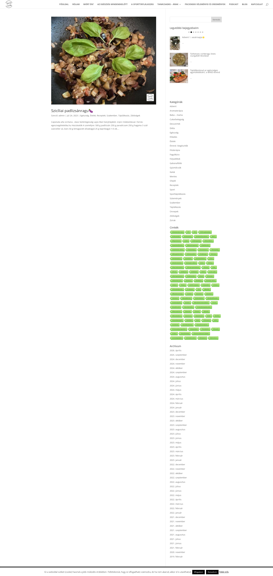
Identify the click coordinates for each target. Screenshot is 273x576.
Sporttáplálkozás (178, 194)
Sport (172, 189)
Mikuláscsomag (177, 294)
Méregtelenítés (177, 254)
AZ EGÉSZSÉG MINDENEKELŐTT (112, 4)
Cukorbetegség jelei (203, 307)
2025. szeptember (178, 354)
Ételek (93, 115)
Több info (224, 571)
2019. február (176, 556)
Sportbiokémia (187, 324)
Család (189, 294)
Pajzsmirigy (191, 249)
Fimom (197, 311)
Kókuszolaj (176, 236)
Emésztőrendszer (201, 236)
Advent (173, 106)
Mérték (206, 311)
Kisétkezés (205, 245)
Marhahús (213, 338)
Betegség (215, 249)
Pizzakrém (205, 329)
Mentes (173, 176)
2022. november (177, 469)
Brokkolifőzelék (213, 298)
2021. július (175, 539)
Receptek (101, 115)
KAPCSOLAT (257, 4)
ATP (215, 320)
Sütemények (175, 198)
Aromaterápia (176, 110)
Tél (199, 289)
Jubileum (184, 271)
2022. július (175, 486)
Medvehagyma (192, 245)
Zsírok (172, 220)
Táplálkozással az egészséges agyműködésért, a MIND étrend (205, 71)
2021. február (176, 547)
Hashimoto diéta (177, 249)
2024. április (175, 394)
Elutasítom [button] (212, 572)
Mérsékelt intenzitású (201, 302)
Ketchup (188, 316)
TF (188, 232)
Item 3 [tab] (193, 32)
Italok (172, 172)
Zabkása (194, 271)
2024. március (176, 398)
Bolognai (203, 338)
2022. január (176, 512)
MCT (213, 236)
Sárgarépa (193, 329)
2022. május (175, 495)
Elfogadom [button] (198, 572)
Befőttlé (189, 320)
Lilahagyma (196, 241)
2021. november (177, 521)
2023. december (177, 411)
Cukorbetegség (177, 119)
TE (195, 232)
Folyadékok (175, 158)
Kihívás (213, 254)
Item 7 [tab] (202, 32)
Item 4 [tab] (196, 32)
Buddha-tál (176, 307)
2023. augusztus (177, 429)
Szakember (112, 115)
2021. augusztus (177, 534)
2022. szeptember (178, 477)
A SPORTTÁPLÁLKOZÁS (142, 4)
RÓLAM (76, 4)
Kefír (203, 271)
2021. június (175, 543)
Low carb (213, 271)
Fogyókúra (174, 154)
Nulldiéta (199, 280)
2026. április (175, 350)
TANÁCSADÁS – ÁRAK (167, 4)
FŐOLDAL (64, 4)
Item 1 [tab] (189, 32)
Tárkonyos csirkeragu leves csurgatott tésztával (203, 54)
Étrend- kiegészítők (179, 145)
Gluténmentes (177, 263)
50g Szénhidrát (177, 267)
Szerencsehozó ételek (201, 333)
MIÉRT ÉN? (88, 4)
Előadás (173, 137)
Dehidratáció (176, 258)
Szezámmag (185, 333)
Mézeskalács (176, 316)
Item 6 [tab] (200, 32)
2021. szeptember (178, 530)
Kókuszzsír (187, 236)
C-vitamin (190, 289)
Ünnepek (174, 211)
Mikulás (206, 289)
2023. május (175, 442)
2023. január (176, 460)
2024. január (176, 407)
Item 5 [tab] (198, 32)
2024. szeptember (178, 372)
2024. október (176, 368)
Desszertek (175, 123)
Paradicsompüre (202, 324)
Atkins (174, 285)
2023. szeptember (178, 425)
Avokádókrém (200, 258)
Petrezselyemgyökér (179, 329)
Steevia (187, 311)
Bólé (208, 316)
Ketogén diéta (191, 263)
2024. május (175, 390)
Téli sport (207, 320)
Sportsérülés (188, 307)
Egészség (84, 115)
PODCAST (233, 4)
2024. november (177, 363)
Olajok (173, 180)
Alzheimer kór (176, 280)
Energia (210, 276)
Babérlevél (199, 316)
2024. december (177, 359)
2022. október (176, 473)
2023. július (175, 433)
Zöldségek (135, 115)
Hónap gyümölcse (193, 267)
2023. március (176, 451)
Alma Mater (208, 241)
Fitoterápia (175, 150)
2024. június (175, 385)
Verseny (188, 280)
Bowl (201, 276)
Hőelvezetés (191, 254)
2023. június (175, 438)
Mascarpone (176, 311)
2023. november (177, 416)
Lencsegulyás (177, 338)
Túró (211, 258)
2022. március (176, 504)
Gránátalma (199, 298)
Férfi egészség (205, 232)
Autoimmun (203, 249)
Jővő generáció (177, 276)
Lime (186, 241)
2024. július (175, 381)
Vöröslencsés (190, 338)
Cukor (174, 333)
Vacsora (175, 298)
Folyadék (206, 285)
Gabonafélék (176, 163)
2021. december (177, 517)
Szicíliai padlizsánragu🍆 (72, 110)
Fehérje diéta (210, 280)
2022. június (175, 490)
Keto (202, 263)
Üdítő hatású (194, 285)
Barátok (209, 294)
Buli (198, 320)
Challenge (203, 254)
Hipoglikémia (186, 298)
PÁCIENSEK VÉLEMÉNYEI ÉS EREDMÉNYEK (205, 4)
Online (216, 285)
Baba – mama (176, 115)
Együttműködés (177, 245)
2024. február (176, 403)
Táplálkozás (123, 115)
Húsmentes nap (177, 232)
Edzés (187, 302)
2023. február (176, 455)
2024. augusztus (177, 376)
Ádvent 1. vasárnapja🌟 (193, 37)
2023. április (175, 447)
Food (214, 302)
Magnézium (176, 241)
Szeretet (199, 294)
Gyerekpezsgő (177, 320)
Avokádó (188, 258)
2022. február (176, 508)
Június (206, 267)
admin (62, 115)
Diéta (172, 128)
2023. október (176, 420)
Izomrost (175, 324)
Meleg (210, 263)
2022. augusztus (177, 482)
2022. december (177, 464)
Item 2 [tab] (191, 32)
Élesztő (215, 329)
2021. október (176, 525)
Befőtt (217, 316)
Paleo (183, 285)
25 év (174, 271)
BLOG (244, 4)
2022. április (175, 499)
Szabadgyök (176, 302)
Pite (214, 267)
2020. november (177, 552)
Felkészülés (191, 276)
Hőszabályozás (177, 289)
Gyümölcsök (175, 167)
